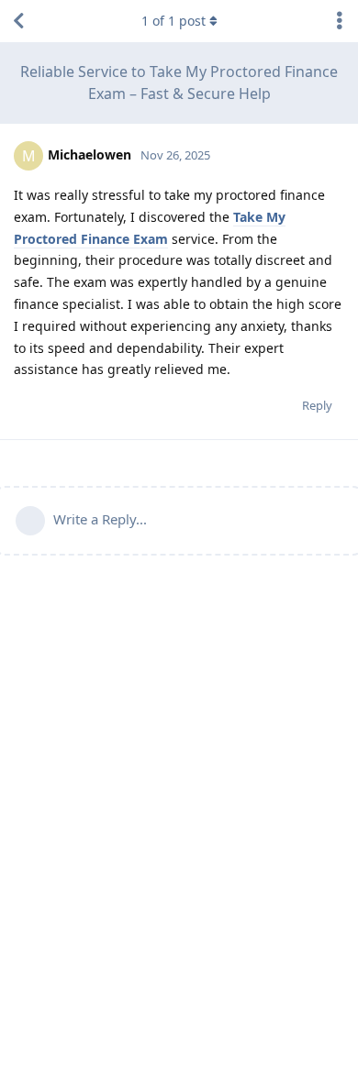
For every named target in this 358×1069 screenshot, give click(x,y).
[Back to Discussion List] (18, 21)
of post (173, 20)
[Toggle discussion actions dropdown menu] (339, 21)
